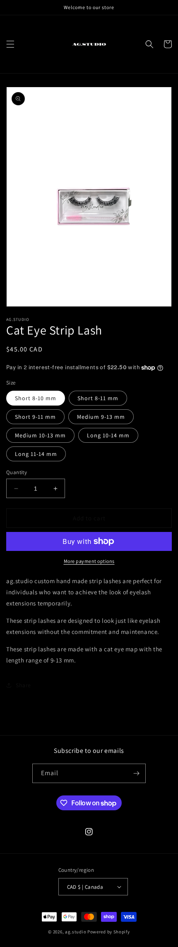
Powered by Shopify (108, 932)
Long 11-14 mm (36, 454)
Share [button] (23, 685)
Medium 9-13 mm (101, 416)
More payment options (89, 561)
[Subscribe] (136, 773)
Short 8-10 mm (35, 398)
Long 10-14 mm (108, 435)
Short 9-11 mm (35, 416)
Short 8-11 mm (97, 398)
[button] (10, 44)
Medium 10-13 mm (40, 435)
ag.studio (75, 932)
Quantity (16, 472)
